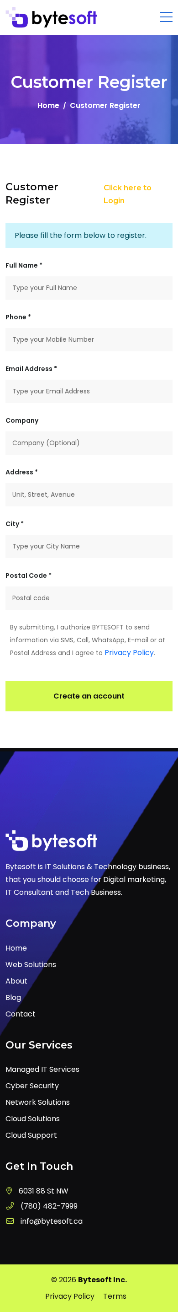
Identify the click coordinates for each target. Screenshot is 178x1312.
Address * (21, 472)
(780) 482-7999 (49, 1206)
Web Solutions (30, 964)
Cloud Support (31, 1135)
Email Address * (31, 368)
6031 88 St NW (43, 1191)
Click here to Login (128, 194)
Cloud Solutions (32, 1118)
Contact (20, 1014)
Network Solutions (37, 1102)
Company (21, 420)
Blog (13, 997)
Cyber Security (32, 1086)
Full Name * (23, 265)
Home (48, 105)
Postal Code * (28, 575)
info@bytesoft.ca (52, 1221)
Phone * (18, 317)
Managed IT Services (42, 1069)
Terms (114, 1296)
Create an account (89, 696)
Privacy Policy (129, 652)
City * (14, 523)
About (16, 981)
